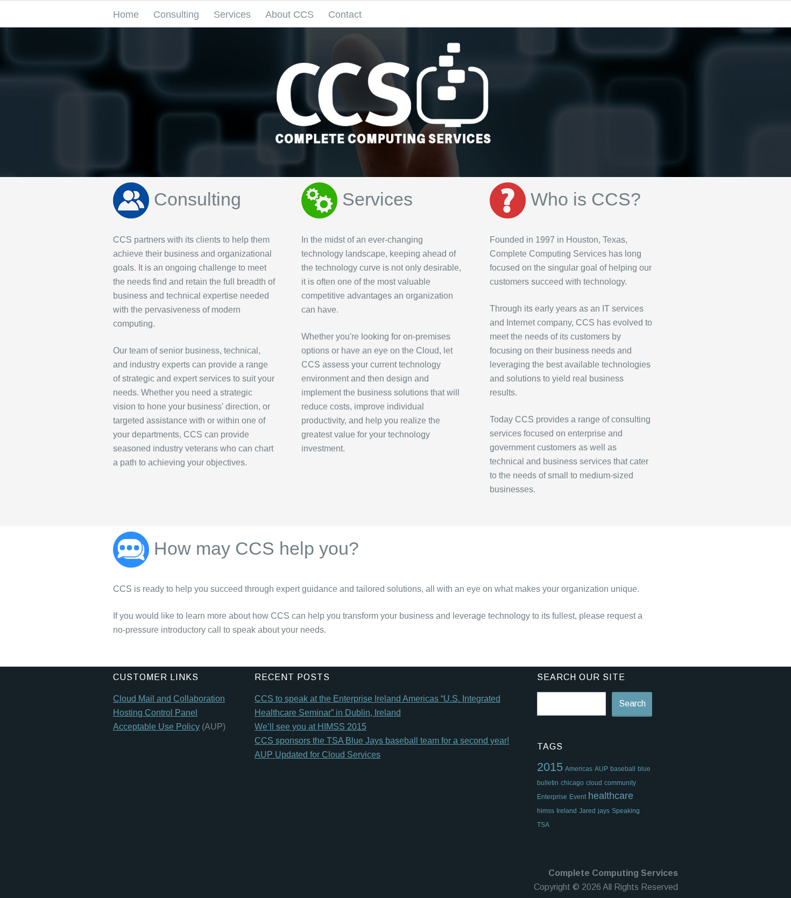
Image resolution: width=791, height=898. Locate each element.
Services (232, 14)
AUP (601, 769)
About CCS (289, 14)
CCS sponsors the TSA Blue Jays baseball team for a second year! (382, 740)
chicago (572, 783)
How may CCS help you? (254, 548)
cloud (594, 783)
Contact (345, 14)
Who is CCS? (583, 199)
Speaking (626, 811)
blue (644, 769)
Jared (587, 811)
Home (126, 14)
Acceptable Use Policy (156, 726)
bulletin (548, 783)
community (620, 783)
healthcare (610, 796)
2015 (550, 767)
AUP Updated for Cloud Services (317, 754)
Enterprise (552, 797)
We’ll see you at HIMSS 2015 (310, 726)
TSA (543, 825)
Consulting (176, 14)
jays (604, 811)
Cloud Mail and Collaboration (169, 698)
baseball (622, 769)
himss (545, 811)
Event (577, 797)
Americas (578, 769)
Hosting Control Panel (155, 712)
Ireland (566, 811)
